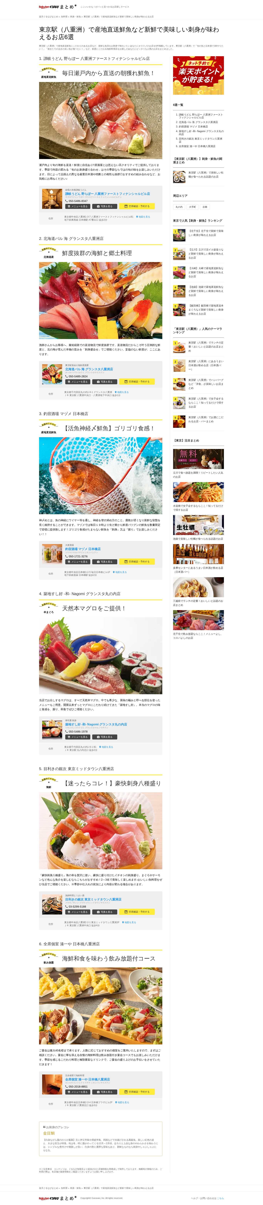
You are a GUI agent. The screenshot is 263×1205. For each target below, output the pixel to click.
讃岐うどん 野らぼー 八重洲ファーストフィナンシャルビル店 (201, 116)
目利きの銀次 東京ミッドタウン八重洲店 (79, 769)
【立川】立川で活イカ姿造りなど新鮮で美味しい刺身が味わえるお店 (206, 253)
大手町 (192, 207)
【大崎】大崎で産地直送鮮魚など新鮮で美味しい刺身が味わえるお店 (206, 272)
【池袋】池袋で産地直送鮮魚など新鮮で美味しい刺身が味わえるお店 (206, 291)
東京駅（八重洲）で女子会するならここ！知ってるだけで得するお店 (206, 402)
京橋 (205, 207)
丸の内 (179, 207)
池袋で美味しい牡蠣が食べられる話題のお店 (198, 538)
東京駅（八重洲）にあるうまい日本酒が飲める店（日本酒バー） (206, 365)
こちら (220, 1198)
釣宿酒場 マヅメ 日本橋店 (193, 126)
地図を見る (144, 216)
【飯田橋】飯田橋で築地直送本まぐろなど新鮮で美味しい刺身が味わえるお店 (206, 309)
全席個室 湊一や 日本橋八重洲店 (197, 146)
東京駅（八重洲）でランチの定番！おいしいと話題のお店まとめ (206, 346)
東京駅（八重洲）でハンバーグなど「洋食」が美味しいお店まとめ (206, 383)
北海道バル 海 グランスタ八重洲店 (198, 122)
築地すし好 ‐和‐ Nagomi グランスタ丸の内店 (82, 594)
